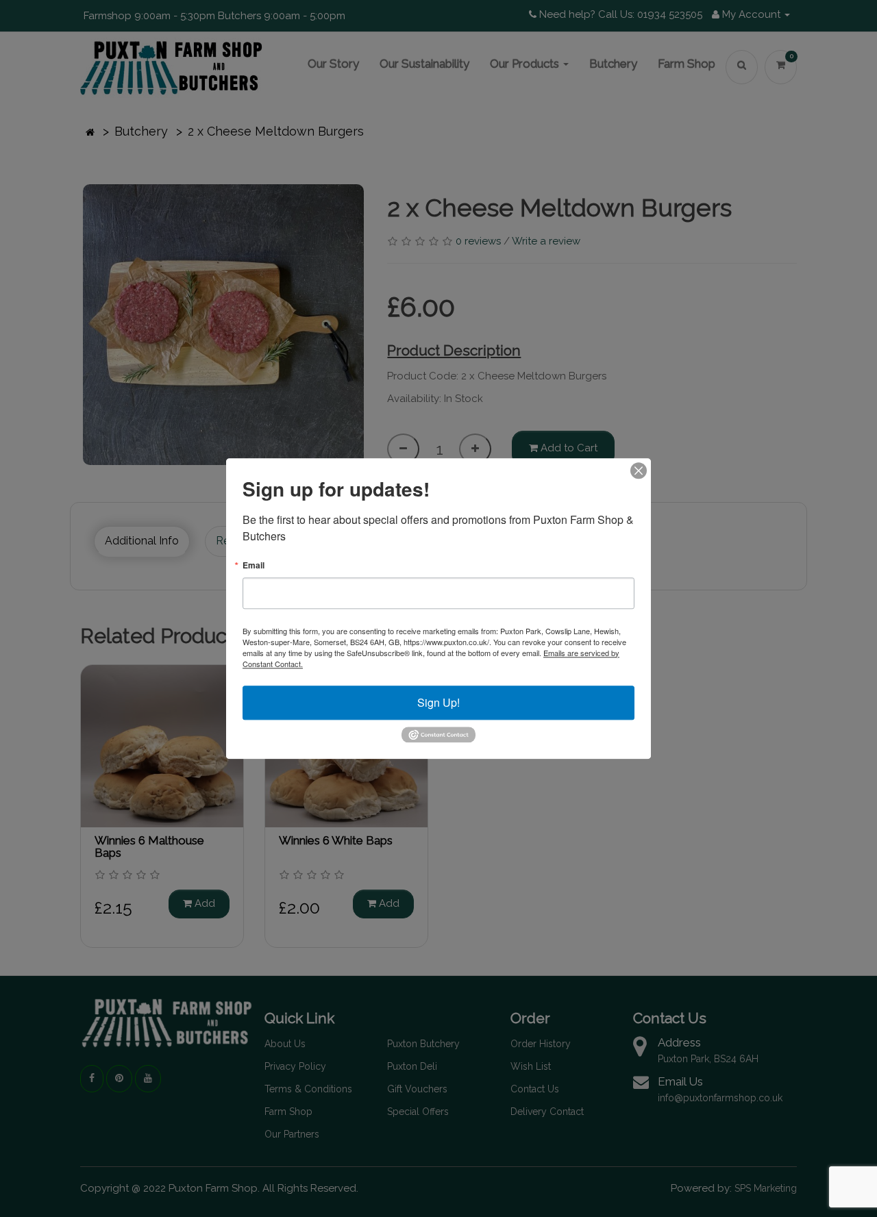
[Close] (638, 470)
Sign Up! (438, 702)
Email (253, 565)
